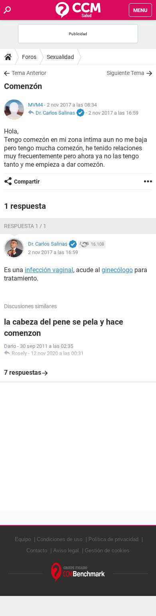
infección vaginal (49, 270)
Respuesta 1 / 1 (25, 226)
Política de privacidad (113, 539)
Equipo (23, 539)
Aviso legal (66, 550)
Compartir (27, 181)
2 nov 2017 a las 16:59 (113, 113)
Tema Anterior (29, 73)
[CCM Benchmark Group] (78, 572)
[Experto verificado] (80, 113)
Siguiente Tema (125, 73)
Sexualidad (60, 57)
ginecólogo (117, 270)
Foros (29, 57)
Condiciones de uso (59, 539)
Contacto (36, 550)
